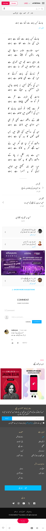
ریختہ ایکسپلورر (19, 456)
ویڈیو (21, 13)
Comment (36, 322)
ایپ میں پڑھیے (23, 520)
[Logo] (36, 3)
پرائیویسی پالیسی (29, 423)
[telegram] (13, 503)
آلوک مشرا (41, 28)
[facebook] (34, 503)
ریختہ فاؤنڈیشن (19, 437)
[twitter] (29, 503)
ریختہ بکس (20, 478)
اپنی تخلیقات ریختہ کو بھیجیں (37, 456)
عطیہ (43, 437)
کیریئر (21, 451)
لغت (24, 13)
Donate (13, 3)
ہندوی (21, 468)
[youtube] (24, 503)
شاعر (32, 13)
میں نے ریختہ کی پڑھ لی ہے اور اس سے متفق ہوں (25, 423)
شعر (28, 13)
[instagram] (18, 503)
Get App (5, 3)
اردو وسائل (41, 451)
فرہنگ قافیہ (41, 441)
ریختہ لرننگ (41, 473)
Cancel (28, 322)
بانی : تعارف (20, 441)
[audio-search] (4, 8)
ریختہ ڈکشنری (20, 473)
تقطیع (43, 446)
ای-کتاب (15, 13)
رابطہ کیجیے (20, 446)
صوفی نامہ (42, 468)
